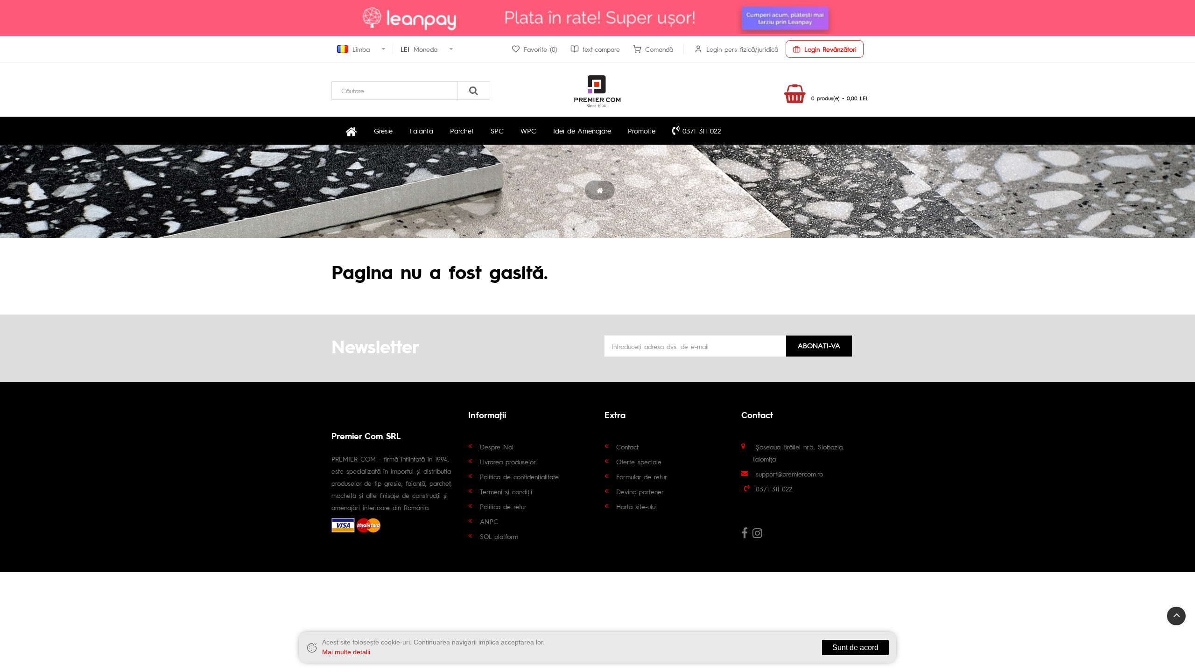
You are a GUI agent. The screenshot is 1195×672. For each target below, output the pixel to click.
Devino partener (640, 491)
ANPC (489, 521)
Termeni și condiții (506, 491)
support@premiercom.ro (789, 473)
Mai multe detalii (346, 652)
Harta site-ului (636, 506)
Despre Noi (496, 446)
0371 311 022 (700, 130)
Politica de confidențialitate (519, 476)
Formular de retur (641, 476)
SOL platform (499, 536)
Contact (627, 446)
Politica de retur (503, 506)
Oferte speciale (638, 461)
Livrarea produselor (508, 461)
